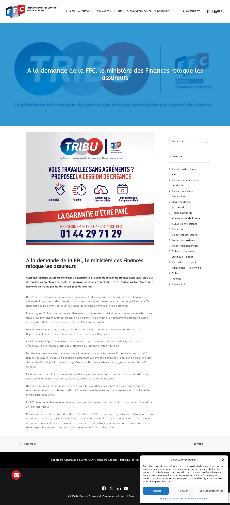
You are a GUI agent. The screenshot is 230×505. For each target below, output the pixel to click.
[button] (223, 459)
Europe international (184, 223)
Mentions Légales (107, 459)
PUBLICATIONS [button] (104, 11)
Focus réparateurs (183, 191)
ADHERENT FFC (193, 11)
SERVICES (86, 11)
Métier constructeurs (184, 234)
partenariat (179, 207)
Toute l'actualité (182, 213)
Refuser (183, 490)
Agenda (177, 278)
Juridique (177, 185)
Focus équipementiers (185, 180)
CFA (174, 174)
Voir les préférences (211, 490)
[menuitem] (71, 11)
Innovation (178, 196)
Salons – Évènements (185, 251)
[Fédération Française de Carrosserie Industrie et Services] (31, 11)
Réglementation (181, 202)
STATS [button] (121, 11)
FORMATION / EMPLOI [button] (140, 11)
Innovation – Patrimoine (186, 267)
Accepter (156, 490)
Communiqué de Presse (186, 218)
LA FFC (72, 11)
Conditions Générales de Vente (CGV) (72, 459)
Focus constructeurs (184, 169)
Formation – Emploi (184, 262)
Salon (175, 273)
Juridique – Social (182, 256)
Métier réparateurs (183, 240)
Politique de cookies (169, 499)
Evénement (178, 284)
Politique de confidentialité (193, 499)
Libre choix (178, 229)
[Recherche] (189, 141)
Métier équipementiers (185, 245)
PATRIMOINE (163, 11)
